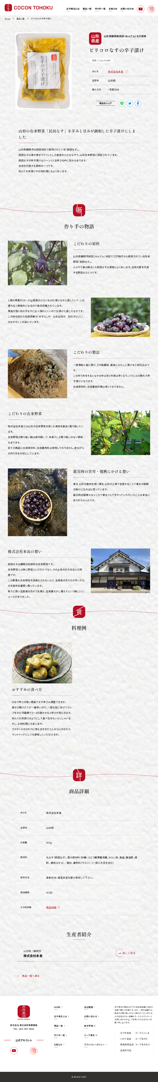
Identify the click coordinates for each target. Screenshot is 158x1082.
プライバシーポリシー (94, 1044)
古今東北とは (72, 8)
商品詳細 (51, 907)
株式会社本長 (115, 71)
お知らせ (113, 8)
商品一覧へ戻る (31, 976)
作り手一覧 (100, 8)
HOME (57, 1007)
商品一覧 (87, 8)
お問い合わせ (127, 8)
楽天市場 (88, 1025)
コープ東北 (89, 1035)
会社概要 (88, 1007)
